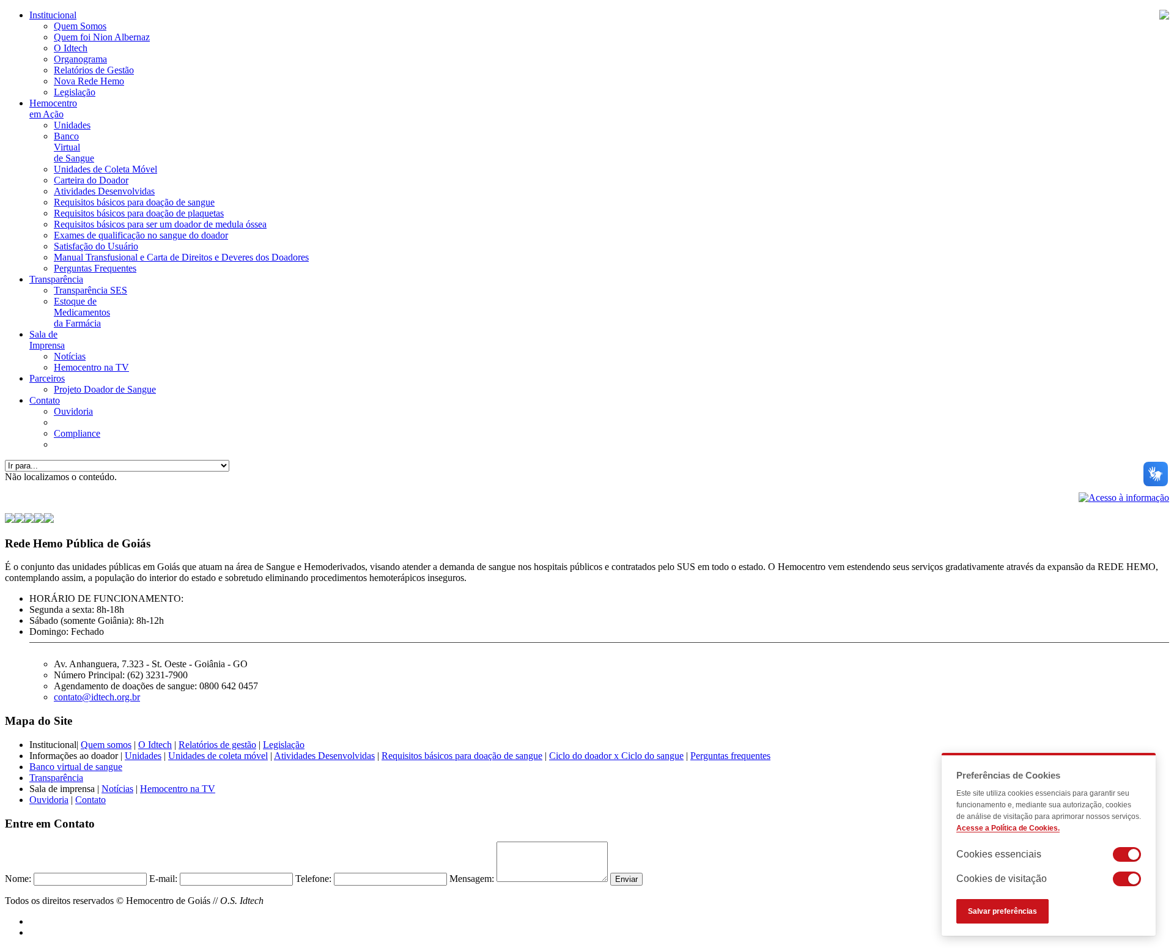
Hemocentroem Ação (53, 108)
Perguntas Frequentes (95, 268)
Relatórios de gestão (217, 744)
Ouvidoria (73, 411)
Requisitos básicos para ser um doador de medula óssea (160, 224)
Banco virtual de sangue (75, 766)
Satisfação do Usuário (96, 246)
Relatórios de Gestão (94, 70)
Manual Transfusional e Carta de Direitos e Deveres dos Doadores (181, 257)
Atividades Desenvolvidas (104, 191)
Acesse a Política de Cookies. (1008, 828)
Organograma (80, 59)
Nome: (18, 878)
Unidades (72, 125)
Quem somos (106, 744)
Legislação (74, 92)
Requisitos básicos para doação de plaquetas (139, 213)
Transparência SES (90, 290)
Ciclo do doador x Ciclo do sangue (616, 755)
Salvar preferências (1002, 911)
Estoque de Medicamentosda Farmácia (82, 312)
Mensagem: (471, 878)
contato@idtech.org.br (97, 697)
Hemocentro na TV (91, 367)
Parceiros (47, 378)
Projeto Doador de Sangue (105, 389)
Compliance (77, 433)
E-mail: (163, 878)
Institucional (52, 15)
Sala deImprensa (47, 339)
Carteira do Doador (91, 180)
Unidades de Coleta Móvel (105, 169)
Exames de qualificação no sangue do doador (141, 235)
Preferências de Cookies (1008, 775)
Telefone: (313, 878)
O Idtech (70, 48)
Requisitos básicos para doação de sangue (134, 202)
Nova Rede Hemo (89, 81)
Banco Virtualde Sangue (74, 147)
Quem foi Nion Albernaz (102, 37)
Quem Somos (80, 26)
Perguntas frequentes (730, 755)
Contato (44, 400)
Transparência (56, 279)
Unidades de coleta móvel (218, 755)
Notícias (70, 356)
